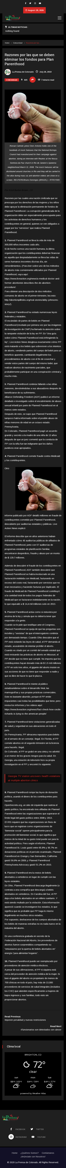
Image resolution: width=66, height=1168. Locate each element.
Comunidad (17, 43)
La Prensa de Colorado (23, 72)
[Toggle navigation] (59, 18)
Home (7, 43)
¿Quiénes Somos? (30, 1153)
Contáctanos (48, 1153)
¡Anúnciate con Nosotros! (33, 1156)
